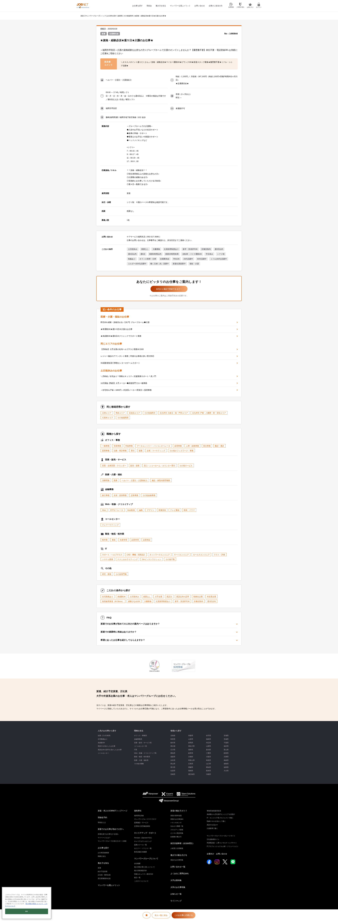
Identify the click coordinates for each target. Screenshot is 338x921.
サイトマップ (176, 901)
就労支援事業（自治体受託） (182, 843)
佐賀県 (172, 771)
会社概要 (137, 863)
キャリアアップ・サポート (145, 833)
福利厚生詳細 (139, 816)
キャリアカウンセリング (143, 841)
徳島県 (226, 764)
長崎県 (190, 771)
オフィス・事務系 (140, 735)
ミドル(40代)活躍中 (218, 259)
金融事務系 (138, 739)
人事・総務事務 (192, 446)
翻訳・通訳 (219, 446)
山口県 (208, 764)
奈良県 (172, 760)
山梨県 (208, 746)
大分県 (226, 771)
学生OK (176, 259)
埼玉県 (208, 743)
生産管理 (123, 540)
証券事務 (134, 495)
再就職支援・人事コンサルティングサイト (222, 843)
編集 (141, 510)
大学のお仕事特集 (177, 887)
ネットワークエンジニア (159, 555)
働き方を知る (161, 6)
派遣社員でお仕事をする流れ (108, 834)
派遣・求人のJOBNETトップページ (112, 811)
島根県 (226, 760)
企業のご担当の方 (215, 6)
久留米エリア (107, 418)
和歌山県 (191, 760)
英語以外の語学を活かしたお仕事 (110, 750)
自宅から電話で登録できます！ (169, 289)
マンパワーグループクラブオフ (145, 819)
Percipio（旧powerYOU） (143, 838)
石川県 (172, 750)
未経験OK (121, 597)
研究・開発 (106, 574)
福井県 (226, 746)
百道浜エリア (134, 413)
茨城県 (226, 739)
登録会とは (102, 822)
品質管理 (135, 540)
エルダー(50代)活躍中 (137, 264)
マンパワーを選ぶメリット (180, 6)
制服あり (131, 259)
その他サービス (185, 466)
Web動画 (131, 510)
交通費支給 (164, 259)
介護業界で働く (212, 828)
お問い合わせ (199, 6)
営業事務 (117, 446)
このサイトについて (141, 881)
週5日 (142, 254)
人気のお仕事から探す (107, 731)
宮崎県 (172, 774)
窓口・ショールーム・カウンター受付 (159, 466)
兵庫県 (226, 757)
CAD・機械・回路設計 (136, 555)
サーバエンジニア (181, 555)
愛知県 (172, 753)
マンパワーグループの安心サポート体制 (112, 841)
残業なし (145, 249)
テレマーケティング (110, 525)
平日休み (209, 254)
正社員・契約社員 (104, 875)
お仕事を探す (137, 6)
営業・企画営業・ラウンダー (114, 466)
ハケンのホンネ (176, 823)
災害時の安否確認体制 (142, 826)
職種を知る (138, 731)
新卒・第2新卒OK (190, 249)
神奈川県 (191, 746)
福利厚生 (138, 811)
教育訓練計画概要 (140, 852)
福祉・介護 (194, 264)
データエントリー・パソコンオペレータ (153, 446)
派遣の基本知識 (176, 816)
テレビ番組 (174, 510)
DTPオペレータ (116, 510)
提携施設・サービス (141, 823)
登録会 (149, 6)
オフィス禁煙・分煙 (147, 259)
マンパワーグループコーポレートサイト (221, 836)
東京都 (172, 746)
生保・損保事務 (120, 495)
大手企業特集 (176, 880)
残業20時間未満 (172, 254)
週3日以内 (219, 249)
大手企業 (158, 597)
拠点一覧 (137, 877)
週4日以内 (132, 254)
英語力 (169, 597)
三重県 (208, 753)
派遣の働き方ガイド (178, 811)
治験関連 (105, 480)
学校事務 (129, 446)
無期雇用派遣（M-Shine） (113, 601)
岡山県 (172, 764)
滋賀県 (172, 757)
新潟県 (208, 750)
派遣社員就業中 (179, 264)
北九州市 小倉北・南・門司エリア (174, 413)
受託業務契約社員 (104, 878)
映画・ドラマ (189, 510)
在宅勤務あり (107, 597)
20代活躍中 (188, 259)
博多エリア (120, 413)
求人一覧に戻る (161, 915)
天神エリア (106, 413)
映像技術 (162, 510)
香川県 (172, 767)
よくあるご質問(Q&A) (179, 873)
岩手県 (208, 735)
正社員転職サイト (213, 839)
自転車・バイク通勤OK (192, 254)
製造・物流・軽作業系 (142, 757)
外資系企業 (211, 597)
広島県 (190, 764)
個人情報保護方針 (140, 870)
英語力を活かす (212, 825)
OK (26, 911)
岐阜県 (190, 753)
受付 (133, 451)
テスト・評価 (219, 555)
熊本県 (208, 771)
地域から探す (176, 731)
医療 (115, 480)
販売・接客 (135, 466)
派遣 (99, 868)
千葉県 (226, 743)
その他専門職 (121, 574)
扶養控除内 (206, 249)
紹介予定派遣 (102, 871)
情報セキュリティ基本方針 (143, 874)
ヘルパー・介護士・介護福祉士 (134, 480)
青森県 (190, 735)
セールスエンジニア (201, 555)
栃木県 (172, 743)
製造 (114, 540)
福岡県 (120, 16)
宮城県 (226, 735)
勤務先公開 (198, 597)
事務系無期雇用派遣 (214, 811)
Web (104, 510)
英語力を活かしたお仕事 (106, 746)
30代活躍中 (201, 259)
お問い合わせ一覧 (177, 867)
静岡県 (226, 753)
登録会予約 (102, 817)
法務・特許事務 (120, 451)
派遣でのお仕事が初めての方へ (111, 829)
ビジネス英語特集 (176, 833)
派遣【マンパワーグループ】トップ (93, 16)
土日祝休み (132, 249)
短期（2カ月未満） (104, 735)
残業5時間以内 (155, 254)
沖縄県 (208, 774)
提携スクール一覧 (140, 845)
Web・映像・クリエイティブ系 (145, 753)
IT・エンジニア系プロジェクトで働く (220, 818)
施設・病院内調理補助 (161, 480)
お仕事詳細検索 (103, 853)
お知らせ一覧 (176, 894)
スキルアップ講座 (176, 830)
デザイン (150, 510)
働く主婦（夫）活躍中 (159, 264)
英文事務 (207, 446)
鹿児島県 (191, 774)
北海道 (172, 735)
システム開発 (107, 559)
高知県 (208, 767)
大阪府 (208, 757)
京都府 (190, 757)
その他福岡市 (128, 16)
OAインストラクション (151, 559)
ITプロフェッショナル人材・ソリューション (222, 846)
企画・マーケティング (156, 451)
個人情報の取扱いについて (34, 903)
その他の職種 (139, 764)
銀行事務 (105, 495)
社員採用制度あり (171, 249)
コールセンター (103, 753)
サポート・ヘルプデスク (112, 555)
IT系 (135, 750)
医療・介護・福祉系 (141, 760)
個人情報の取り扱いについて (144, 867)
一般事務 (105, 446)
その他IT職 (170, 559)
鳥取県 (208, 760)
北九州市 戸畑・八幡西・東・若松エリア (209, 413)
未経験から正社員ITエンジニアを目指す (221, 814)
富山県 (226, 750)
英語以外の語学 (182, 597)
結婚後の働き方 (176, 837)
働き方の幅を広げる (178, 855)
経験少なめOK (134, 601)
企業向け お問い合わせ (217, 854)
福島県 (208, 739)
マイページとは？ (104, 838)
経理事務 (178, 446)
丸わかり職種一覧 (176, 826)
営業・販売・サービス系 (143, 743)
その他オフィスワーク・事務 (181, 451)
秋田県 (172, 739)
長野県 (190, 750)
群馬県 (190, 743)
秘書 (140, 451)
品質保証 (146, 540)
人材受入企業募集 (176, 848)
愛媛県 (190, 767)
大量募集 (156, 249)
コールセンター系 (140, 746)
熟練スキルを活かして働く (216, 821)
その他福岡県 (122, 418)
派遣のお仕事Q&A (176, 819)
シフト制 (220, 254)
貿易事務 (105, 451)
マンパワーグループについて (146, 858)
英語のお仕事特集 (176, 860)
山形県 (190, 739)
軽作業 (105, 540)
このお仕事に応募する (183, 915)
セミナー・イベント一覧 (143, 848)
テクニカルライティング (127, 559)
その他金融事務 (148, 495)
